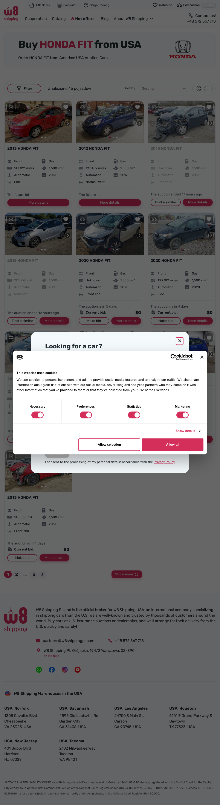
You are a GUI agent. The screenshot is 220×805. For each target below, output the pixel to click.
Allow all (172, 444)
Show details (185, 431)
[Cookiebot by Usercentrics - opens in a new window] (173, 357)
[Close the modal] (179, 341)
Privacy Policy (164, 462)
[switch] (86, 415)
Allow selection (109, 444)
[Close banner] (201, 357)
